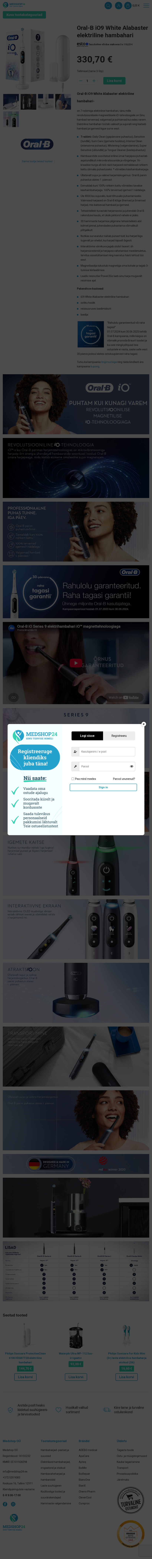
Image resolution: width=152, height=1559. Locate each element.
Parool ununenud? (124, 779)
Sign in (103, 787)
